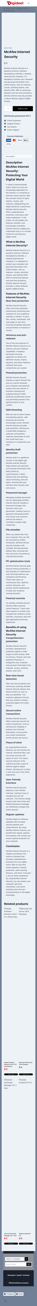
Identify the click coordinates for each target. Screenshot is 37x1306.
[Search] (28, 1264)
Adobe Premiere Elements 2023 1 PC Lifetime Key (10, 1064)
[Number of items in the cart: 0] (5, 1278)
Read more (11, 1243)
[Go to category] (26, 1259)
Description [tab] (10, 156)
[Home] (4, 8)
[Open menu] (28, 3)
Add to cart (23, 109)
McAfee (8, 48)
